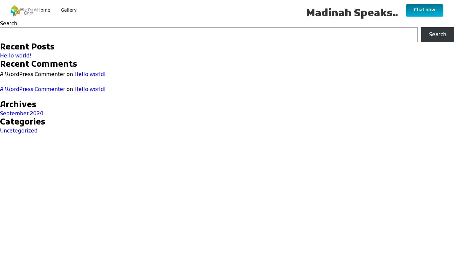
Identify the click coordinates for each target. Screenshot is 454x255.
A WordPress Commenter (32, 89)
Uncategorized (19, 131)
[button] (424, 10)
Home (43, 11)
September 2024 (21, 114)
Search (8, 24)
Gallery (69, 11)
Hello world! (15, 56)
